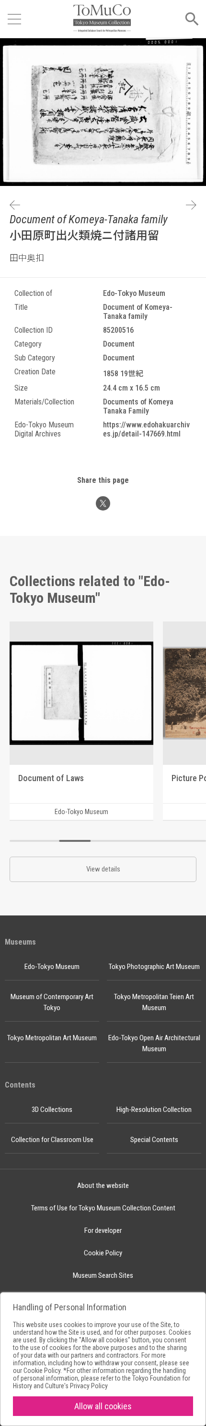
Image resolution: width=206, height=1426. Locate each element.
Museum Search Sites (103, 1275)
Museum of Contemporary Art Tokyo (52, 1002)
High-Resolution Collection (154, 1109)
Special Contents (154, 1139)
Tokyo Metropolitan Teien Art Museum (154, 1002)
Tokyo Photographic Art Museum (154, 966)
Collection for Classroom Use (52, 1139)
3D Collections (52, 1109)
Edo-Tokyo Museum (52, 966)
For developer (103, 1230)
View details (103, 869)
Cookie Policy (103, 1253)
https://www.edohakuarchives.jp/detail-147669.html (146, 429)
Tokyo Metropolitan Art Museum (52, 1038)
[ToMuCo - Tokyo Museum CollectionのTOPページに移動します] (102, 18)
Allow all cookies (103, 1406)
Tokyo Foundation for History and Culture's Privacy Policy (101, 1382)
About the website (103, 1185)
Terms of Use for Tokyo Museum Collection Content (103, 1208)
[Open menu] (14, 19)
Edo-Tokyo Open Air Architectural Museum (154, 1043)
